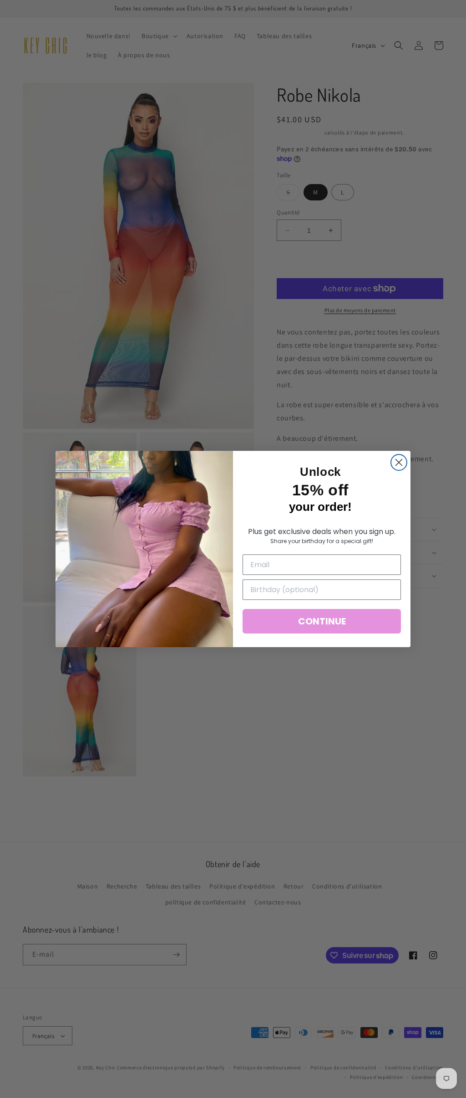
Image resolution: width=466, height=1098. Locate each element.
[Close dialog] (399, 462)
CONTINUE (322, 621)
